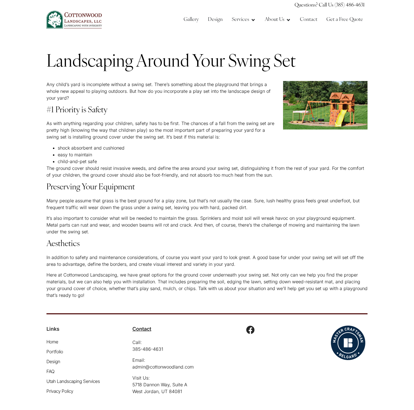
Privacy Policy (59, 391)
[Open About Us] (288, 20)
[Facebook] (250, 330)
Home (52, 342)
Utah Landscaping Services (73, 381)
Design (53, 361)
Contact (141, 329)
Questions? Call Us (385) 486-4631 (330, 5)
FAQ (50, 371)
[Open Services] (253, 20)
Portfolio (54, 351)
